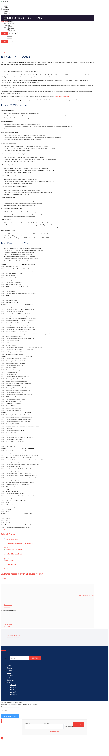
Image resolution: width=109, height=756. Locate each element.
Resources (13, 694)
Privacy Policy (7, 607)
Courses (9, 670)
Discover (84, 595)
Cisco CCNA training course (61, 96)
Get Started (3, 52)
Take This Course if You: (14, 637)
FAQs (12, 690)
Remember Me (69, 726)
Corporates (10, 680)
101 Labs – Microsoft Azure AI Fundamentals (19, 543)
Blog (5, 23)
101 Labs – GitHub (10, 564)
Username (27, 723)
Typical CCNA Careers (14, 635)
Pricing (6, 7)
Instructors (11, 24)
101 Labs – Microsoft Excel (13, 554)
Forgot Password (54, 731)
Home (6, 5)
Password (46, 723)
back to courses (4, 21)
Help (8, 682)
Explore (88, 595)
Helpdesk (13, 692)
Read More (6, 547)
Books (6, 11)
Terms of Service (8, 605)
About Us (11, 21)
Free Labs (10, 675)
